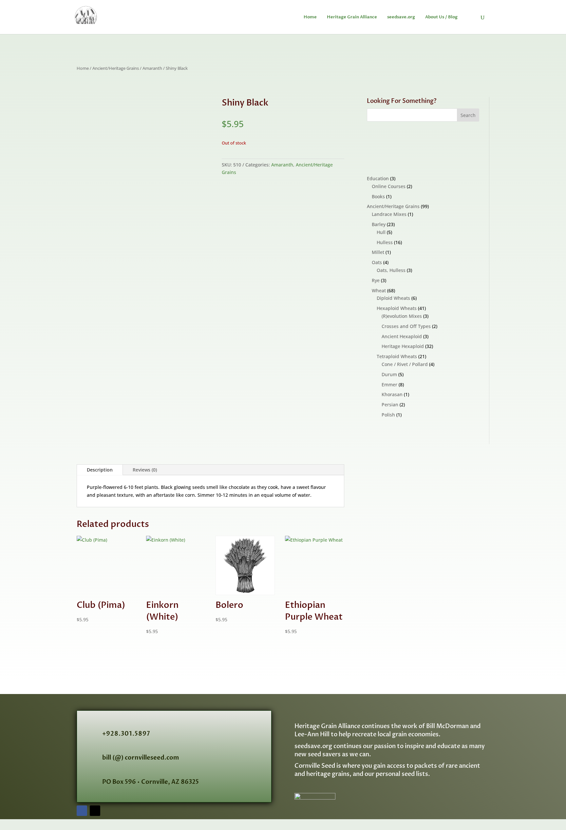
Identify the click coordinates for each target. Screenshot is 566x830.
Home (310, 17)
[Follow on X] (95, 810)
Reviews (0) (145, 470)
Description (100, 470)
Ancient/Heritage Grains (115, 68)
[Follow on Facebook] (82, 810)
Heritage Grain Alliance (352, 17)
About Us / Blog (441, 17)
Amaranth (152, 68)
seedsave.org (401, 17)
